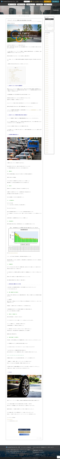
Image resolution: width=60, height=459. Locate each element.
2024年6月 (46, 77)
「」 (33, 109)
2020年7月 (46, 147)
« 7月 (47, 29)
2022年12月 (47, 107)
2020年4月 (46, 152)
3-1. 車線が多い (12, 72)
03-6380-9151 (37, 2)
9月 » (53, 29)
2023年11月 (46, 88)
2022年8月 (46, 115)
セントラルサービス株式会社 (26, 447)
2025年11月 (46, 47)
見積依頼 (48, 1)
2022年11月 (46, 109)
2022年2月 (46, 126)
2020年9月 (46, 143)
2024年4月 (46, 81)
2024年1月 (46, 85)
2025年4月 (46, 60)
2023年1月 (46, 105)
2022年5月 (46, 120)
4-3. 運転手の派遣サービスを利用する (15, 80)
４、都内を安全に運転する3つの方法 (13, 77)
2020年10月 (47, 141)
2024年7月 (46, 75)
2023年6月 (46, 96)
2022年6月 (46, 118)
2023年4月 (46, 100)
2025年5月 (46, 58)
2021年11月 (46, 132)
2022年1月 (46, 128)
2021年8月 (46, 135)
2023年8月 (46, 92)
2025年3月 (46, 62)
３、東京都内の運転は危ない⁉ (12, 71)
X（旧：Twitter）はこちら (24, 434)
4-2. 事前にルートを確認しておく (14, 79)
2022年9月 (46, 113)
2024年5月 (46, 79)
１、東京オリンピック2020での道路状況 (13, 69)
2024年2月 (46, 83)
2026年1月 (46, 43)
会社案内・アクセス (47, 4)
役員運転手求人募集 (21, 4)
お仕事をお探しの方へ (30, 4)
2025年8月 (46, 53)
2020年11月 (46, 139)
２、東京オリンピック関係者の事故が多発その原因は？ (15, 70)
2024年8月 (46, 73)
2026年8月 (46, 34)
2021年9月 (46, 133)
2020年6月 (46, 148)
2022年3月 (46, 124)
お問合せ (56, 1)
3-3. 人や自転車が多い (13, 74)
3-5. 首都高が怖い (12, 76)
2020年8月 (46, 145)
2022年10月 (47, 111)
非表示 (17, 67)
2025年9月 (46, 51)
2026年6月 (46, 36)
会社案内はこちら (39, 454)
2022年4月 (46, 122)
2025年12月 (47, 45)
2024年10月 (47, 70)
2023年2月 (46, 103)
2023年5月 (46, 98)
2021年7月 (46, 137)
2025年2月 (46, 64)
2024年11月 (46, 68)
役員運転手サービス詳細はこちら (24, 429)
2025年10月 (47, 49)
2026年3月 (46, 40)
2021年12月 (46, 130)
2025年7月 (46, 55)
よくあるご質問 (39, 4)
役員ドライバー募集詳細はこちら (24, 432)
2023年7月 (46, 94)
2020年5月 (46, 150)
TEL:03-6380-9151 (9, 419)
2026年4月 (46, 38)
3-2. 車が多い (12, 73)
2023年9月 (46, 90)
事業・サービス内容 (12, 4)
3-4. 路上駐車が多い (12, 75)
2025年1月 (46, 66)
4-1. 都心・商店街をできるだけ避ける (15, 78)
